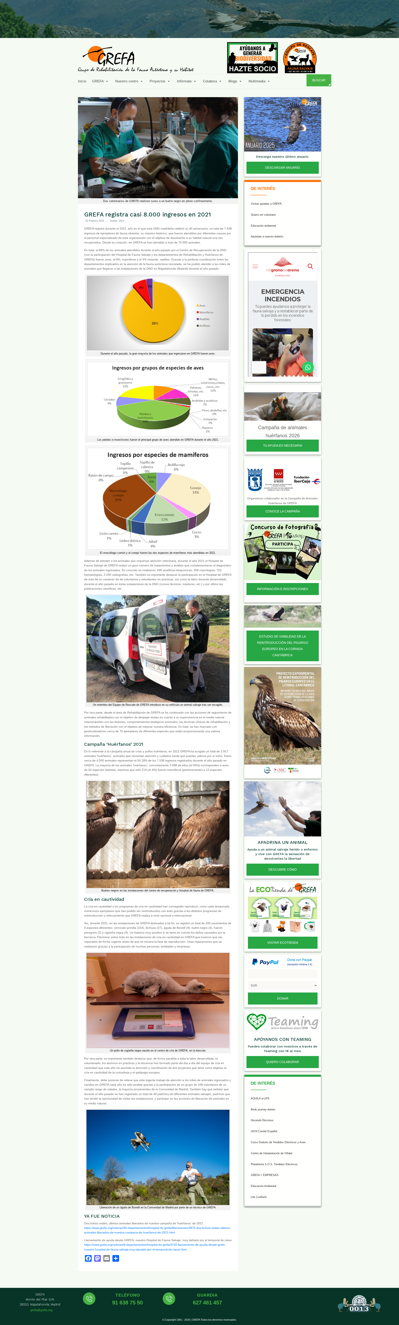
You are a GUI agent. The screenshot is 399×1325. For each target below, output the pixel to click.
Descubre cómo (282, 869)
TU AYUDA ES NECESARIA (282, 445)
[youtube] (361, 28)
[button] (100, 81)
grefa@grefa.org (41, 1310)
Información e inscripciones (282, 589)
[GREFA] (135, 59)
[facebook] (320, 28)
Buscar (318, 80)
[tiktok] (351, 28)
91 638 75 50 (127, 1302)
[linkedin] (371, 28)
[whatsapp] (381, 28)
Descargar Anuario (282, 167)
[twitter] (330, 28)
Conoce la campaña (282, 511)
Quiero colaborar (282, 1062)
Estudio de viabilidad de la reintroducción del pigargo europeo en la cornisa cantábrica (282, 646)
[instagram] (340, 28)
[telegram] (391, 28)
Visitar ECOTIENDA (282, 942)
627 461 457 (207, 1302)
